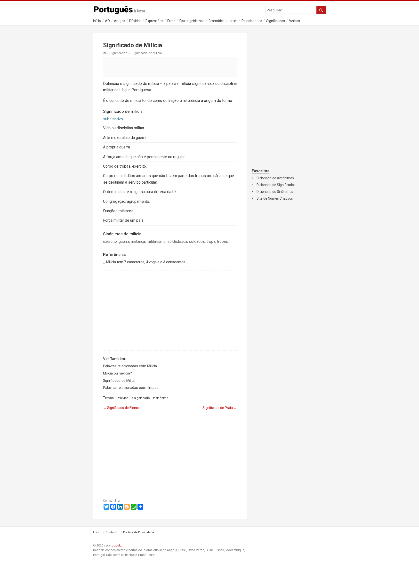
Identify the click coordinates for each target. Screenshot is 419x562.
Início (97, 21)
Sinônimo (162, 397)
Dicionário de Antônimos (275, 178)
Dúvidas (135, 21)
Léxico (124, 397)
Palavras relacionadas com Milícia (130, 366)
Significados (275, 21)
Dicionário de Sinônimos (275, 192)
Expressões (154, 21)
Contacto (111, 532)
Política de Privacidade (138, 532)
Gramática (217, 21)
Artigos (119, 21)
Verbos (294, 21)
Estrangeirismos (191, 21)
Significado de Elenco (121, 408)
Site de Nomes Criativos (275, 198)
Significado (142, 397)
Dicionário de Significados (276, 185)
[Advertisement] (170, 66)
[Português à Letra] (122, 8)
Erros (171, 21)
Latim (233, 21)
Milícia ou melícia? (117, 373)
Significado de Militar (119, 380)
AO (107, 21)
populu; (117, 545)
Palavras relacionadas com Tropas (130, 387)
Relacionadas (252, 21)
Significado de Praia (219, 408)
